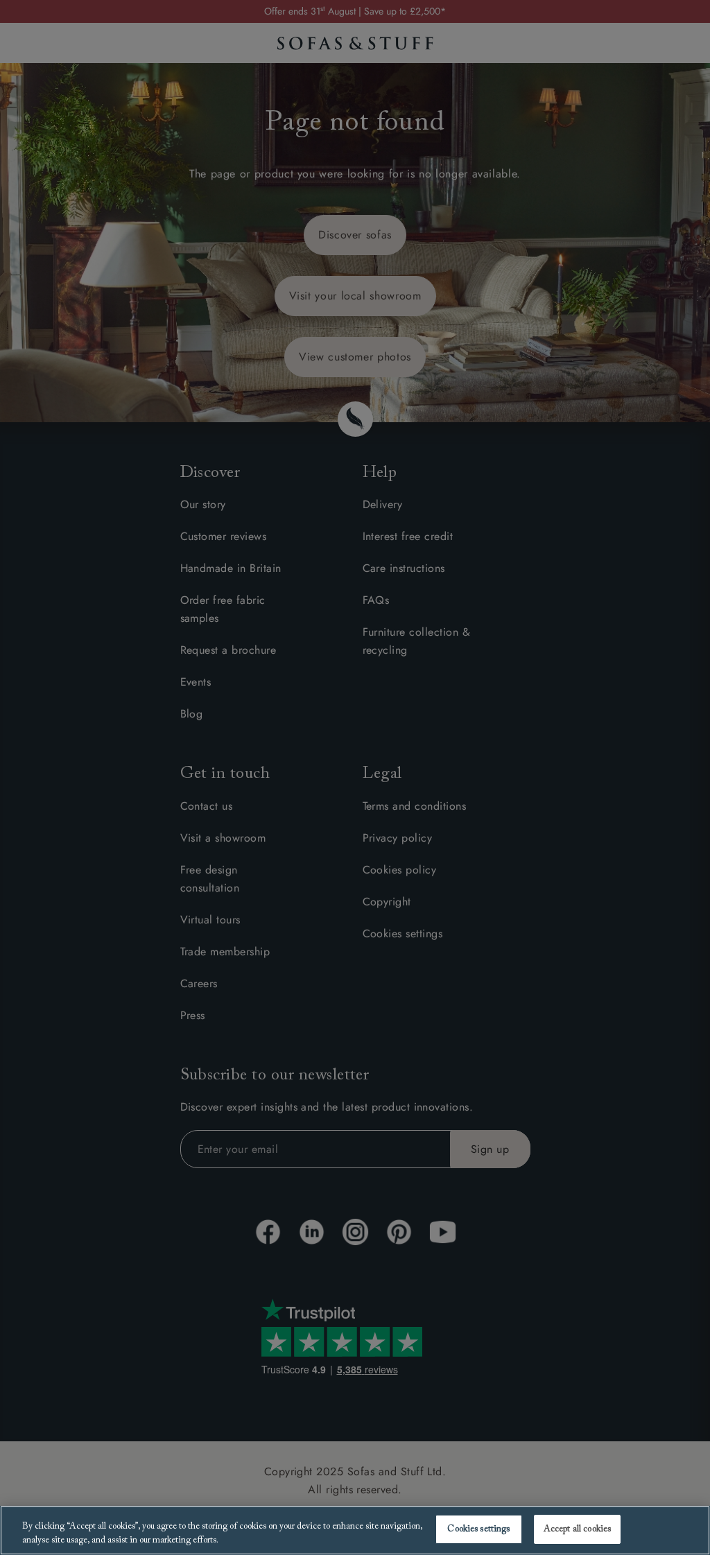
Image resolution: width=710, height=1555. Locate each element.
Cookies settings (478, 1529)
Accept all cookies (577, 1529)
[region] (355, 1530)
